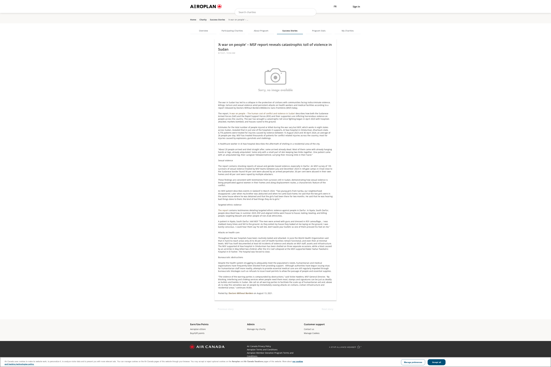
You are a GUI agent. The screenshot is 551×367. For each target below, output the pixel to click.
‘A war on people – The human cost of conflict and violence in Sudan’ (262, 113)
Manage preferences (413, 362)
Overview (203, 30)
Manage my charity (256, 329)
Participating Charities (232, 30)
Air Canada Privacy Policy (259, 346)
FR (335, 6)
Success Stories (217, 19)
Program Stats (319, 30)
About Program (261, 30)
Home (193, 19)
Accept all (436, 362)
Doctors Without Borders (241, 293)
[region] (275, 362)
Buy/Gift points (197, 333)
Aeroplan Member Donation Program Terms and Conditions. (270, 354)
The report (223, 210)
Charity (203, 19)
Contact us (309, 329)
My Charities (348, 30)
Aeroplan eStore (198, 329)
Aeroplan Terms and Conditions (262, 349)
